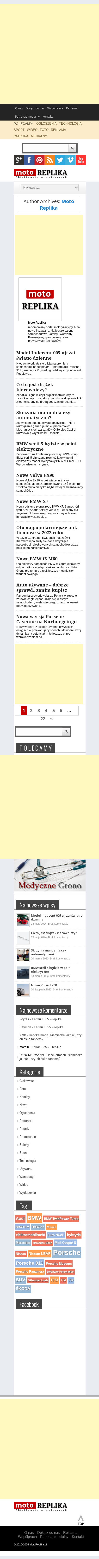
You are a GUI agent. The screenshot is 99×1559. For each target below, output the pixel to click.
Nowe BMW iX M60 (36, 558)
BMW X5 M (22, 1227)
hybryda (74, 1235)
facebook (29, 160)
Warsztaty (26, 1177)
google (19, 160)
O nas (19, 108)
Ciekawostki (27, 1081)
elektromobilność (30, 1235)
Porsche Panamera (30, 1271)
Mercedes (23, 1243)
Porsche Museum (59, 1263)
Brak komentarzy (58, 923)
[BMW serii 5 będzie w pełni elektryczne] (23, 978)
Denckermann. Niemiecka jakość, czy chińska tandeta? (50, 1057)
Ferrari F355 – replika (47, 1019)
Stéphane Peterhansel (60, 1271)
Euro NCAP (56, 1235)
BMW (34, 1218)
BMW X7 (38, 1227)
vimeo (70, 160)
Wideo (23, 1184)
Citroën (51, 1227)
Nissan (21, 1254)
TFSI (54, 1280)
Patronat (25, 1121)
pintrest (39, 160)
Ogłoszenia (27, 1113)
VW (71, 1280)
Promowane (27, 1137)
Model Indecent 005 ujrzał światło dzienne (45, 355)
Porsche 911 (29, 1263)
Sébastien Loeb (38, 1280)
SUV (20, 1279)
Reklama (72, 108)
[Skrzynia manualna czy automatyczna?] (23, 961)
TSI (63, 1280)
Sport (23, 1153)
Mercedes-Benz (42, 1242)
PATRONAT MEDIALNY (30, 136)
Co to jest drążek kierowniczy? (34, 387)
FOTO (44, 130)
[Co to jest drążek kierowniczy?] (23, 943)
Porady (24, 1129)
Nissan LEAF (39, 1254)
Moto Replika (57, 204)
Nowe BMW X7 (32, 501)
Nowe (23, 1105)
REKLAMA (58, 130)
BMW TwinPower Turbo (61, 1219)
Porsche (66, 1252)
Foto (22, 1089)
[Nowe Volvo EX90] (23, 995)
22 (42, 719)
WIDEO (32, 130)
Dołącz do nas (35, 108)
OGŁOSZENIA (46, 123)
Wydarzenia (27, 1192)
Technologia (27, 1161)
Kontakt (48, 116)
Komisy (24, 1097)
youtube (81, 160)
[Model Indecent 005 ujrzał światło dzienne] (23, 926)
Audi (20, 1218)
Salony (24, 1145)
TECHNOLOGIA (70, 123)
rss (50, 160)
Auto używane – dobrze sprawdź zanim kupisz (42, 587)
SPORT (19, 130)
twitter (60, 160)
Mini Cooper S (65, 1243)
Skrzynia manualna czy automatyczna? (43, 415)
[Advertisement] (49, 54)
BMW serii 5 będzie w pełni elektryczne (51, 970)
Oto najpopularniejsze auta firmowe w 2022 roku (47, 530)
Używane (25, 1169)
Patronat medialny (27, 116)
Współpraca (55, 108)
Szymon (25, 1027)
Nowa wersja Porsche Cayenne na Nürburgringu (46, 619)
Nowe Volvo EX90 (35, 475)
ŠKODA (23, 1288)
